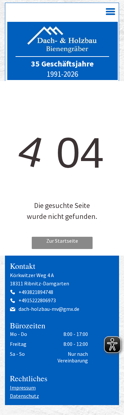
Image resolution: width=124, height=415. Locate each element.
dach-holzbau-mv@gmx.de (49, 309)
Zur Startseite (62, 240)
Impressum (23, 387)
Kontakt (22, 266)
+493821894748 (36, 292)
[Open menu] (110, 12)
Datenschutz (24, 396)
